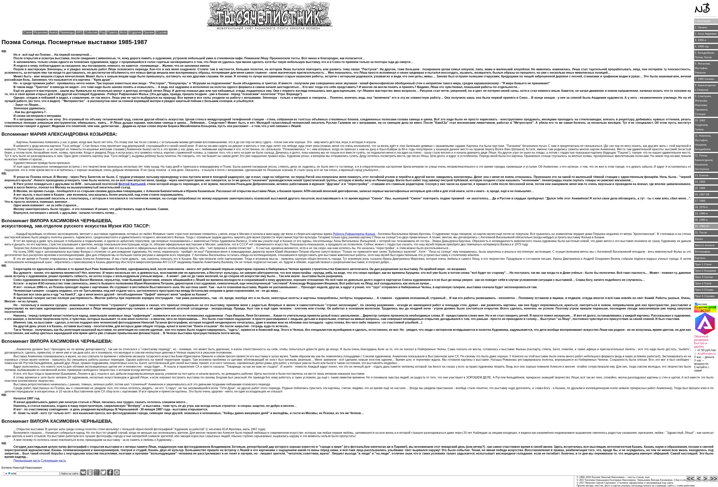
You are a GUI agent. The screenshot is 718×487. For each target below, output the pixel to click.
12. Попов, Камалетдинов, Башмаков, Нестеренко (704, 162)
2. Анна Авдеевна (706, 33)
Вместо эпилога (704, 245)
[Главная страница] (705, 8)
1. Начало (701, 27)
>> (713, 478)
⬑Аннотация (702, 20)
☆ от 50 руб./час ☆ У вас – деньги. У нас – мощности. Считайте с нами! (705, 353)
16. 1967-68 (702, 194)
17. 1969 (700, 200)
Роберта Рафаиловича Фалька (354, 233)
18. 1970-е (701, 207)
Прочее (148, 32)
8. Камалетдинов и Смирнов (705, 87)
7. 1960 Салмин (704, 78)
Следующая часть (53, 460)
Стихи (27, 32)
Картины (700, 257)
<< (690, 478)
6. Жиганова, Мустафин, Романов (703, 68)
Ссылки (161, 32)
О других (135, 32)
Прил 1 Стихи (703, 264)
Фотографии (702, 251)
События (91, 32)
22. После (701, 232)
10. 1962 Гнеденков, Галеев (701, 125)
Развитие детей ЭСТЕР (705, 309)
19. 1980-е (701, 213)
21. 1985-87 (702, 226)
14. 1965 (700, 181)
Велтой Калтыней (132, 184)
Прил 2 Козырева (705, 270)
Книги (53, 32)
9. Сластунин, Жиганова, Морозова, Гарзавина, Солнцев (703, 105)
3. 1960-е (700, 39)
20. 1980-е (701, 219)
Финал (699, 238)
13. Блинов (701, 175)
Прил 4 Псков (703, 283)
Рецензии (40, 32)
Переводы (66, 32)
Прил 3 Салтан (704, 276)
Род (102, 32)
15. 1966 (700, 188)
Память (112, 32)
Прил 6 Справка (704, 296)
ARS (79, 32)
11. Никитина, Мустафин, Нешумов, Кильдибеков (703, 142)
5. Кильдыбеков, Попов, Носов (705, 55)
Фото (123, 32)
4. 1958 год (701, 46)
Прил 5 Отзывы (704, 289)
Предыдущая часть (26, 460)
